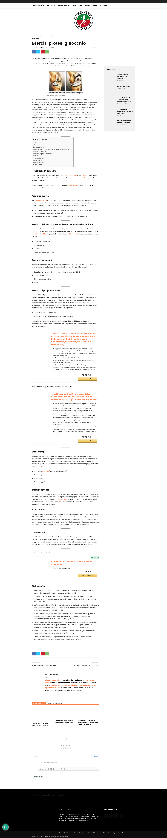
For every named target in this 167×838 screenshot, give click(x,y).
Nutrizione (51, 5)
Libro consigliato (39, 163)
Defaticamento (39, 158)
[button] (132, 5)
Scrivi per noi (68, 833)
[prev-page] (33, 729)
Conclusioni (38, 160)
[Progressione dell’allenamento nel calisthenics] (110, 113)
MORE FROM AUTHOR (55, 703)
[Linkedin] (130, 1)
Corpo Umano (63, 5)
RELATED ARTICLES (39, 703)
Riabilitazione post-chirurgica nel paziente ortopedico (71, 562)
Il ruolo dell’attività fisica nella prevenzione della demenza (88, 722)
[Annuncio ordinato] (51, 769)
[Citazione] (56, 769)
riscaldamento (41, 200)
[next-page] (36, 729)
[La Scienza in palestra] (83, 20)
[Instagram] (127, 1)
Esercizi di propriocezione (43, 154)
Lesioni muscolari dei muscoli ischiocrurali (64, 722)
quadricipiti (57, 185)
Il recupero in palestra (41, 145)
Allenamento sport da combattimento (124, 122)
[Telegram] (133, 1)
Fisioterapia (77, 5)
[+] (67, 769)
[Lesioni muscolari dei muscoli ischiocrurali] (65, 713)
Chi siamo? (104, 5)
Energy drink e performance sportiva (122, 76)
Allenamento (38, 5)
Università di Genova (59, 685)
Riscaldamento (39, 147)
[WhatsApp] (47, 51)
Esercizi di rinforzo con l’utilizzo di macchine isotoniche (53, 149)
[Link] (61, 769)
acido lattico (62, 499)
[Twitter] (38, 51)
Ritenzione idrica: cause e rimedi (44, 665)
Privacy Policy (92, 833)
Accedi (96, 756)
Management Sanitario (56, 795)
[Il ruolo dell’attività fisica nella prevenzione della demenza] (88, 713)
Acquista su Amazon (88, 379)
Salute (87, 5)
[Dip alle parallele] (110, 90)
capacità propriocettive (79, 178)
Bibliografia (39, 165)
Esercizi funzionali (40, 152)
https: (46, 677)
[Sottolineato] (45, 769)
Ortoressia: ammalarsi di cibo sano (86, 665)
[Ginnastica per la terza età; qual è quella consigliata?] (110, 101)
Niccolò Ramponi (39, 47)
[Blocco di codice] (59, 769)
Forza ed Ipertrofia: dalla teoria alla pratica (121, 833)
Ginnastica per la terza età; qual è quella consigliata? (124, 100)
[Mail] (57, 694)
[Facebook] (124, 1)
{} (64, 769)
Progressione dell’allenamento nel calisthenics (125, 111)
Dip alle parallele (123, 86)
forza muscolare (71, 175)
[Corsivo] (43, 769)
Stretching (37, 156)
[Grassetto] (40, 769)
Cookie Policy (102, 833)
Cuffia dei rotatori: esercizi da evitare (40, 724)
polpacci (45, 471)
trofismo (84, 175)
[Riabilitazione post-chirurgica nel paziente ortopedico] (41, 567)
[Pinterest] (43, 51)
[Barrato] (48, 769)
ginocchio (52, 61)
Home (33, 36)
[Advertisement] (119, 50)
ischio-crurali (72, 185)
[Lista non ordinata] (53, 769)
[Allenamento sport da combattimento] (110, 124)
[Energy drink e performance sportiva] (110, 78)
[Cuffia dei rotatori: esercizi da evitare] (42, 714)
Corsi (95, 5)
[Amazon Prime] (94, 375)
